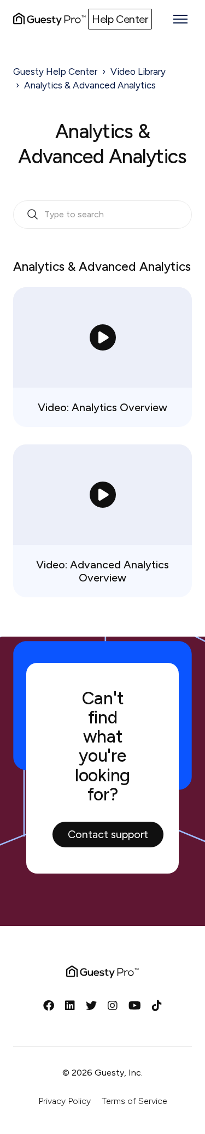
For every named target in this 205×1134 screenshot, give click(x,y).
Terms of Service (134, 1101)
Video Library (138, 71)
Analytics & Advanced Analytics (90, 85)
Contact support (108, 834)
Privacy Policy (64, 1101)
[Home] (49, 19)
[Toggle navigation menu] (180, 19)
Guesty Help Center (55, 71)
